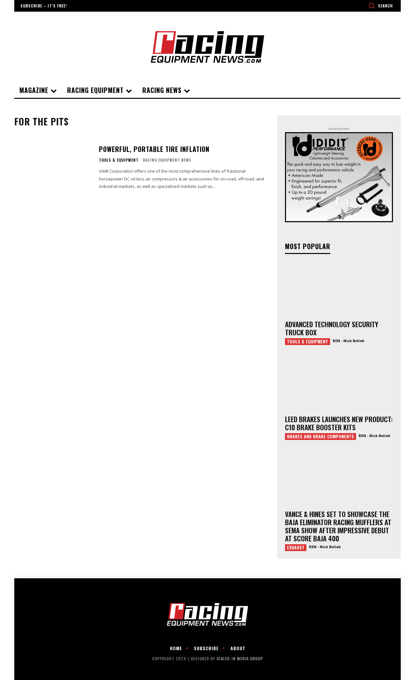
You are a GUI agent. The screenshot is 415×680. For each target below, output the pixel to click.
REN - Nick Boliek (348, 340)
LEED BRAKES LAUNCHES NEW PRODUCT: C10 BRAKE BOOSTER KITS (339, 423)
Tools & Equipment (118, 160)
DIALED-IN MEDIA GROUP (240, 658)
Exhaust (295, 547)
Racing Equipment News (167, 160)
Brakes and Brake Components (320, 436)
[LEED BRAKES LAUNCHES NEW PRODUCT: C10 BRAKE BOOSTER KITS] (339, 384)
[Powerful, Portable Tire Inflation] (52, 167)
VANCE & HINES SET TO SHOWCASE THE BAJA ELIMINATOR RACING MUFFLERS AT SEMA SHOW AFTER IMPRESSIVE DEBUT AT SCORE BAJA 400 (338, 526)
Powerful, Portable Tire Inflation (154, 149)
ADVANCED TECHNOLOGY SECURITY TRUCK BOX (331, 328)
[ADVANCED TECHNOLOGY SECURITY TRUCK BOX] (339, 289)
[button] (380, 5)
